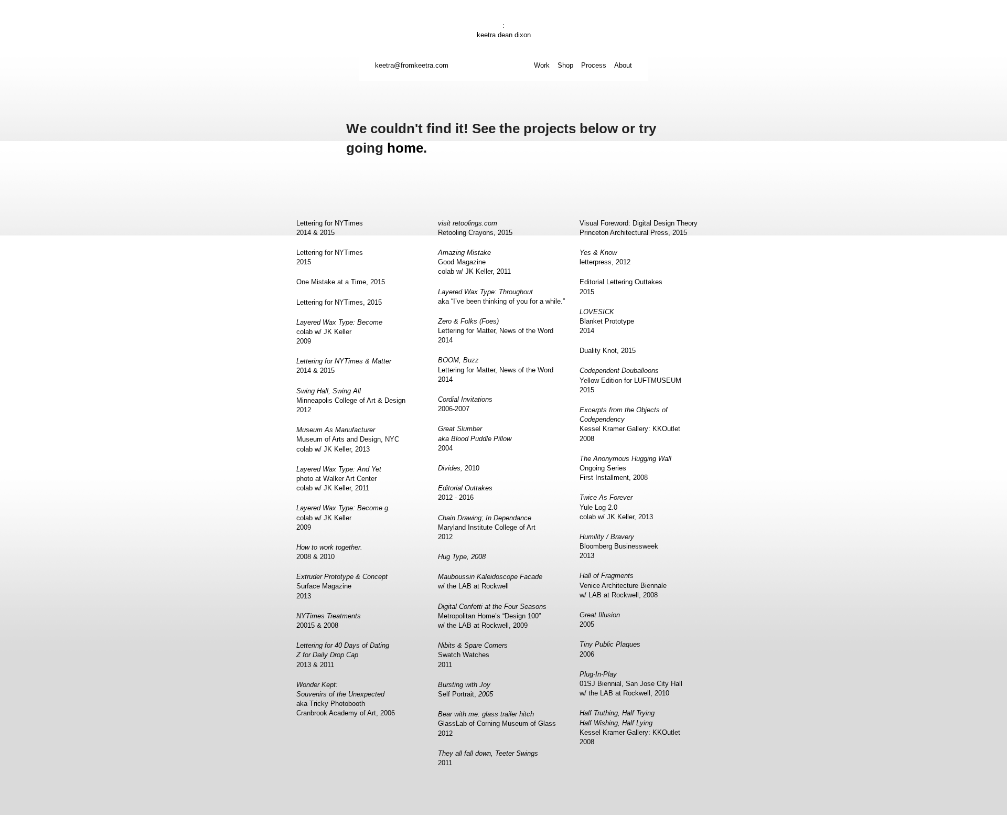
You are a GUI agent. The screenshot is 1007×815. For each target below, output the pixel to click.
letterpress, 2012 (605, 257)
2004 (474, 438)
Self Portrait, (465, 689)
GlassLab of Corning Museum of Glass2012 (497, 723)
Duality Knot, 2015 (608, 351)
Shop (565, 65)
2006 (610, 649)
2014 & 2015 (343, 365)
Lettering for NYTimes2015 (329, 257)
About (623, 65)
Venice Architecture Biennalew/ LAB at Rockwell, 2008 (623, 585)
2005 (600, 619)
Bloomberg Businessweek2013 (619, 546)
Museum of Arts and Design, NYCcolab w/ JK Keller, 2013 (347, 439)
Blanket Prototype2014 (607, 321)
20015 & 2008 (328, 620)
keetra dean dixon (504, 35)
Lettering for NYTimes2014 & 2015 (329, 228)
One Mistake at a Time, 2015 (340, 282)
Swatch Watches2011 (473, 654)
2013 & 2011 (342, 654)
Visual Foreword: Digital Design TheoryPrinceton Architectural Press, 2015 (639, 228)
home (405, 148)
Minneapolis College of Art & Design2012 (350, 400)
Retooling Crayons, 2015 (475, 228)
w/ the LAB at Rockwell (490, 581)
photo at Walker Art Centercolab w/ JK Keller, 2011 (338, 478)
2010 (458, 468)
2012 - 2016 (465, 492)
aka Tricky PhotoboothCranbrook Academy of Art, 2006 (345, 699)
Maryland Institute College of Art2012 (486, 527)
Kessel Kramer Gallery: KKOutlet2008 (630, 424)
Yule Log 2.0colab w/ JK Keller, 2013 (616, 507)
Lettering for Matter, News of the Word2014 (495, 330)
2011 (488, 758)
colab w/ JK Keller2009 (339, 331)
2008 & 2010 (329, 552)
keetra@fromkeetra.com (411, 65)
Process (593, 65)
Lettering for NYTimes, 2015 (339, 302)
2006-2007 (465, 404)
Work (542, 65)
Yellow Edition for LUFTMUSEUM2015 (630, 380)
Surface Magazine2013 (342, 586)
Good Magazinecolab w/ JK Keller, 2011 (474, 262)
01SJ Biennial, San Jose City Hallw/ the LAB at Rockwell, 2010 (631, 683)
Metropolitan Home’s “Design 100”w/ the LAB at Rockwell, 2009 (492, 616)
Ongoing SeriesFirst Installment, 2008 (625, 468)
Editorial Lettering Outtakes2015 (621, 286)
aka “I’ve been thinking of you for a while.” (501, 296)
